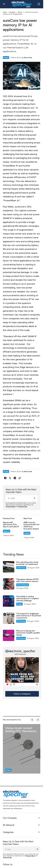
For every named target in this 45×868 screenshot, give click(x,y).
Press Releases (22, 585)
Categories (8, 832)
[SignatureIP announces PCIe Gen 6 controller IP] (12, 528)
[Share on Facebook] (5, 478)
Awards (27, 533)
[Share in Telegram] (14, 478)
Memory (6, 531)
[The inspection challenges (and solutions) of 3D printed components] (8, 618)
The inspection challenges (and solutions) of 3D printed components (28, 616)
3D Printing (21, 621)
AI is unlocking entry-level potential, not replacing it (27, 563)
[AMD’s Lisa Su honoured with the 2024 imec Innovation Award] (31, 528)
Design (19, 604)
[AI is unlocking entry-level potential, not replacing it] (8, 566)
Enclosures (21, 638)
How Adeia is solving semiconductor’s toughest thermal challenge (27, 598)
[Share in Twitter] (10, 478)
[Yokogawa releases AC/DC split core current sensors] (8, 584)
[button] (4, 4)
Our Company (10, 817)
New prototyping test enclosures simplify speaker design (28, 633)
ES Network (8, 825)
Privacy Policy (10, 506)
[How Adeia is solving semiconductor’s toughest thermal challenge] (8, 601)
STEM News (21, 568)
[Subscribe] (34, 498)
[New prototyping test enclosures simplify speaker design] (8, 635)
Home (5, 12)
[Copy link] (19, 478)
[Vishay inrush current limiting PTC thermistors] (21, 749)
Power (20, 12)
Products (12, 12)
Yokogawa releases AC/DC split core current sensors (27, 580)
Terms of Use (22, 506)
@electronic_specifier (20, 651)
